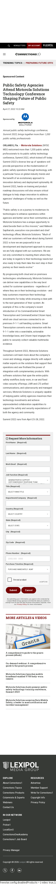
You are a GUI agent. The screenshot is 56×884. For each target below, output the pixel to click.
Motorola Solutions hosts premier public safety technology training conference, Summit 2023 (26, 689)
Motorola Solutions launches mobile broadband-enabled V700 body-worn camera (24, 676)
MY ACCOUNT (34, 46)
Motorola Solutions (31, 145)
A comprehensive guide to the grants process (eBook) (24, 654)
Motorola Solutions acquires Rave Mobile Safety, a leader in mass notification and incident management (27, 702)
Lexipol (22, 862)
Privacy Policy (22, 604)
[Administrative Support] (28, 480)
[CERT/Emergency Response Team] (28, 482)
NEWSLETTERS (19, 46)
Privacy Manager (11, 850)
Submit (13, 590)
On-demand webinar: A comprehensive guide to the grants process (26, 664)
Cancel (28, 590)
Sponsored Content (13, 76)
